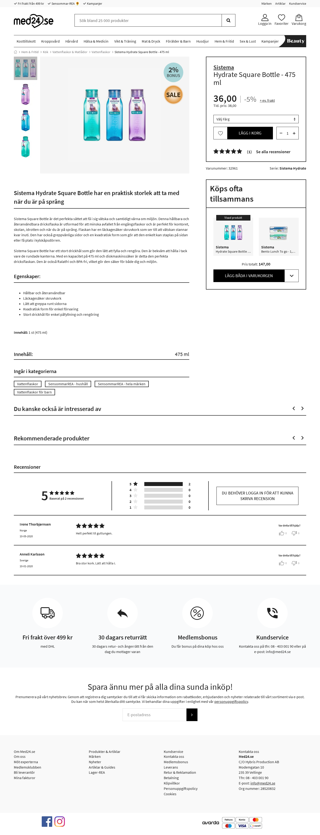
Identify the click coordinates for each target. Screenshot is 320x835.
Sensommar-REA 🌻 (65, 3)
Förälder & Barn (178, 41)
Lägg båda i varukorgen (249, 276)
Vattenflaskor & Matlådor (69, 52)
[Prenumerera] (191, 714)
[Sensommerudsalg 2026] (173, 95)
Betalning (171, 777)
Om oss (20, 756)
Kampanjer (94, 3)
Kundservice (297, 3)
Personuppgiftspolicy (180, 788)
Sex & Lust (248, 41)
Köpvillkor (172, 783)
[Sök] (228, 20)
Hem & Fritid (224, 41)
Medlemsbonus (176, 761)
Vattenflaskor (101, 52)
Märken (266, 3)
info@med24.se (262, 783)
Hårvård (71, 41)
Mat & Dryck (151, 41)
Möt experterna (26, 761)
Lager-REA (97, 772)
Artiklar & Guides (102, 767)
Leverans (171, 767)
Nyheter (95, 761)
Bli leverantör (24, 772)
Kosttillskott (26, 41)
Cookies (170, 793)
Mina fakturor (24, 777)
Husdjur (202, 41)
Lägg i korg (250, 133)
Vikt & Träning (125, 41)
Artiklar (280, 3)
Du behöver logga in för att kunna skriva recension (257, 495)
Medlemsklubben (27, 767)
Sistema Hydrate (292, 168)
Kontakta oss (174, 756)
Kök (45, 52)
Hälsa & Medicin (96, 41)
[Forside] (15, 52)
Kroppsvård (50, 41)
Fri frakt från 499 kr (30, 3)
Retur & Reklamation (180, 772)
